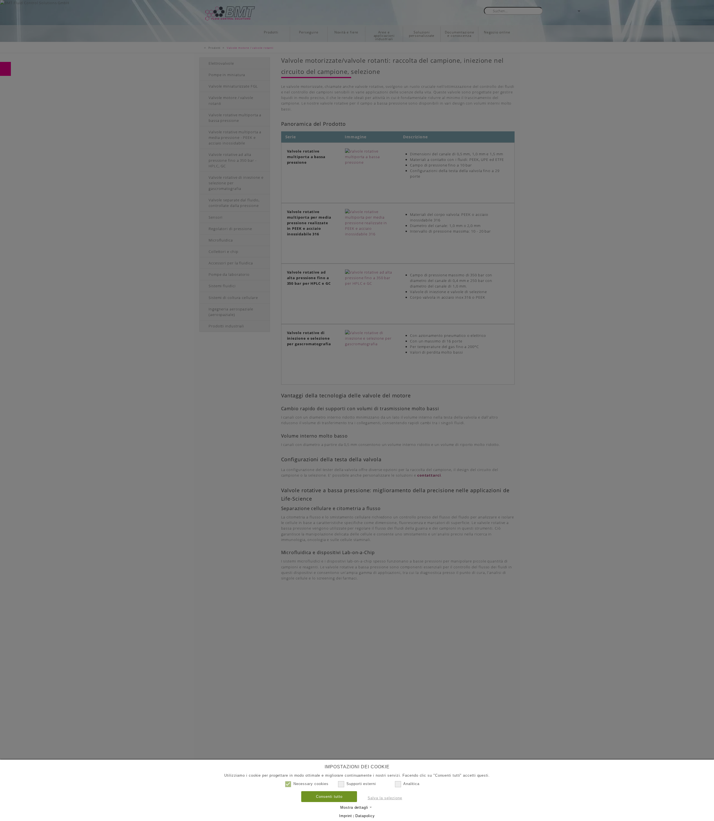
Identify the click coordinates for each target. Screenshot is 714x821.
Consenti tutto (329, 797)
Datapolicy (365, 816)
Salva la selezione (385, 798)
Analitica (411, 784)
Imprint (345, 816)
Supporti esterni (361, 784)
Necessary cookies (311, 784)
